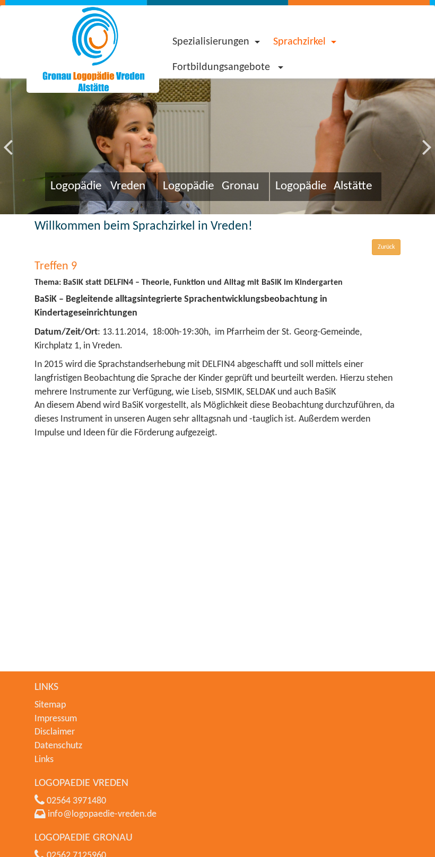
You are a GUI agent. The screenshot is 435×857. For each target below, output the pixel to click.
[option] (217, 146)
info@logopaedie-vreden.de (102, 814)
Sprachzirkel (299, 42)
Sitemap (50, 705)
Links (44, 760)
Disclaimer (54, 732)
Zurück (386, 247)
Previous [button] (8, 138)
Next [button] (427, 138)
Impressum (55, 719)
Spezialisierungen (210, 42)
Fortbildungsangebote (222, 67)
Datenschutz (58, 746)
